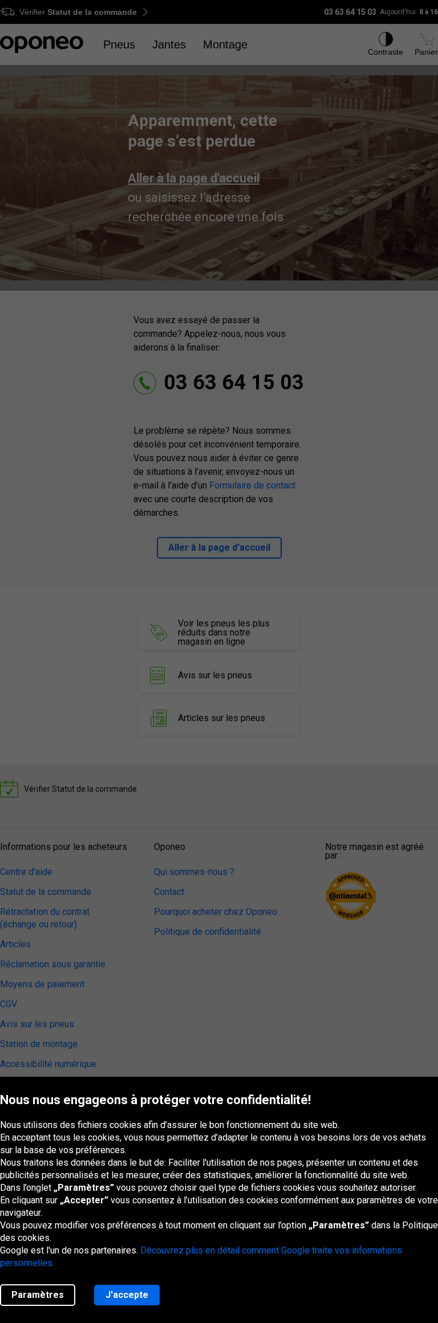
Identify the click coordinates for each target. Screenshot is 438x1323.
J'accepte (127, 1294)
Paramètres (37, 1294)
